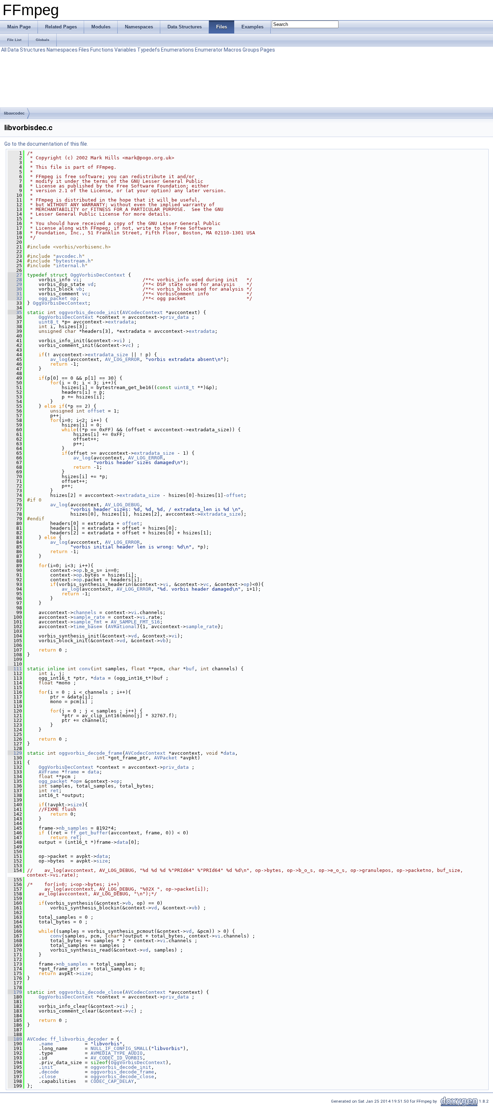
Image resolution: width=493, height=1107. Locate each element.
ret (54, 790)
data (99, 678)
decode (50, 1072)
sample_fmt (87, 622)
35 (15, 312)
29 (15, 284)
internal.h (70, 265)
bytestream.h (73, 261)
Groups (251, 50)
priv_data (176, 317)
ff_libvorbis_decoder (79, 1039)
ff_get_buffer (89, 832)
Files (84, 50)
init (47, 1067)
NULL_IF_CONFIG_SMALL (119, 1048)
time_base (86, 626)
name (47, 1043)
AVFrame (49, 772)
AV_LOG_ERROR (122, 359)
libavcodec (14, 113)
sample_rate (89, 617)
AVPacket (165, 757)
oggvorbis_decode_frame (90, 753)
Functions (101, 50)
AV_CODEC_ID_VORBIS (117, 1057)
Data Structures (26, 50)
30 (15, 289)
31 (15, 293)
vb (79, 289)
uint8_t (49, 322)
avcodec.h (69, 256)
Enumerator (209, 50)
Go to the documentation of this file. (46, 144)
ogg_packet (53, 298)
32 (15, 298)
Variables (125, 50)
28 (15, 279)
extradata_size (108, 354)
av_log (58, 359)
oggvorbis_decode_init (89, 312)
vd (90, 284)
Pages (267, 50)
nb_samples (73, 828)
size (76, 804)
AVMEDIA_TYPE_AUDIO (117, 1053)
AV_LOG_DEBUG (122, 504)
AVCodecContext (142, 312)
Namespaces (62, 50)
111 (15, 668)
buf (190, 668)
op (73, 298)
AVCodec (37, 1039)
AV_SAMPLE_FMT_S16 (135, 622)
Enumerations (177, 50)
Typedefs (148, 50)
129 (15, 753)
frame (72, 772)
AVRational (122, 626)
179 (15, 992)
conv (85, 668)
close (49, 1076)
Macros (232, 50)
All (3, 50)
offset (96, 411)
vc (85, 293)
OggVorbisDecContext (97, 275)
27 (15, 275)
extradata (121, 322)
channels (84, 612)
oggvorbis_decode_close (90, 992)
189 (15, 1039)
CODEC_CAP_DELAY (112, 1081)
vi (76, 279)
